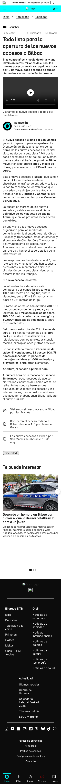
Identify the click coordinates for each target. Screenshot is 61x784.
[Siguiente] (54, 3)
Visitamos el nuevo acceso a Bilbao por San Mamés (33, 411)
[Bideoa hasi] (30, 92)
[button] (57, 491)
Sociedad (11, 453)
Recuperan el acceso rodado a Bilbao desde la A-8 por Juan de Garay (31, 424)
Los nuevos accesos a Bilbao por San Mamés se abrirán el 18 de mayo (31, 439)
